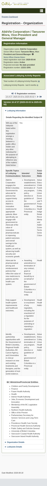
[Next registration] (38, 97)
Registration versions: (26, 94)
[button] (23, 10)
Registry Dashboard (10, 17)
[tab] (23, 111)
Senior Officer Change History (14, 57)
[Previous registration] (15, 94)
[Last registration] (40, 97)
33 (39, 81)
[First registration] (12, 94)
